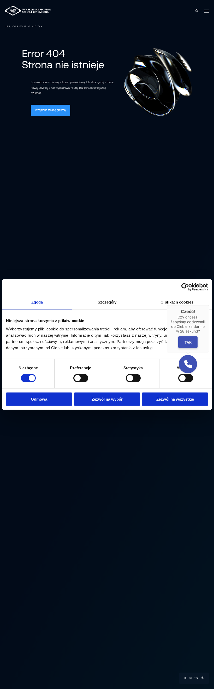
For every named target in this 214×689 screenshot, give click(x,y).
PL (185, 678)
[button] (188, 364)
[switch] (80, 378)
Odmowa (39, 399)
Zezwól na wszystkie (175, 399)
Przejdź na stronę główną (50, 110)
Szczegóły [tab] (107, 302)
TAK (188, 342)
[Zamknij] (209, 305)
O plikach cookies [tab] (176, 302)
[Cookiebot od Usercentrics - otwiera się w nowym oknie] (185, 287)
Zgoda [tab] (37, 302)
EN (190, 678)
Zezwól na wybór (107, 399)
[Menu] (206, 11)
